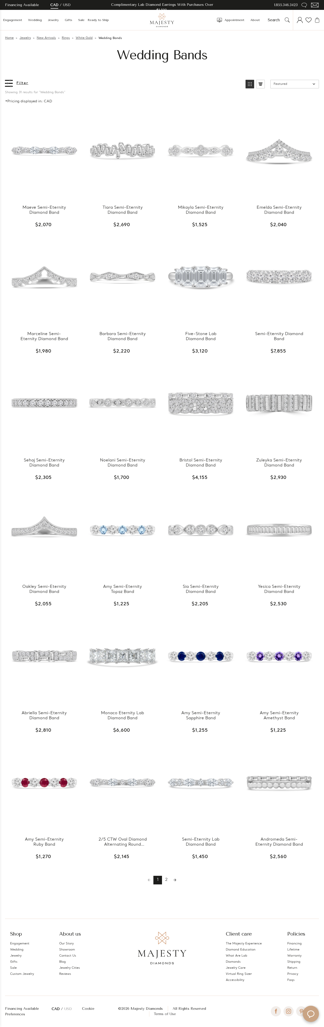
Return (292, 968)
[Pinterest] (301, 1011)
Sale (81, 20)
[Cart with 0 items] (317, 20)
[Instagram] (289, 1011)
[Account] (300, 20)
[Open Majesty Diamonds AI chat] (311, 1014)
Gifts (68, 20)
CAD (54, 5)
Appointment (234, 20)
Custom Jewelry (22, 974)
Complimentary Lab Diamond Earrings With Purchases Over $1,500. (162, 7)
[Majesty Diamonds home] (162, 20)
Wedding (35, 20)
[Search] (287, 20)
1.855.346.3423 (286, 5)
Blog (62, 962)
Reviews (65, 974)
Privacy (292, 974)
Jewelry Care (236, 968)
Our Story (66, 943)
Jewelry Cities (69, 968)
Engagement (12, 20)
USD (67, 5)
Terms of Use (165, 1014)
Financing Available (22, 1008)
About (255, 20)
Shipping (293, 962)
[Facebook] (276, 1011)
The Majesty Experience (244, 943)
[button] (250, 84)
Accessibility (235, 980)
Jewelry (53, 20)
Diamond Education (240, 950)
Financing (294, 943)
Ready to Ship (98, 20)
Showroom (67, 950)
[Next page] (175, 880)
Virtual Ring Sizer (239, 974)
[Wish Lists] (308, 20)
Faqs (291, 980)
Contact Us (67, 956)
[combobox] (275, 20)
